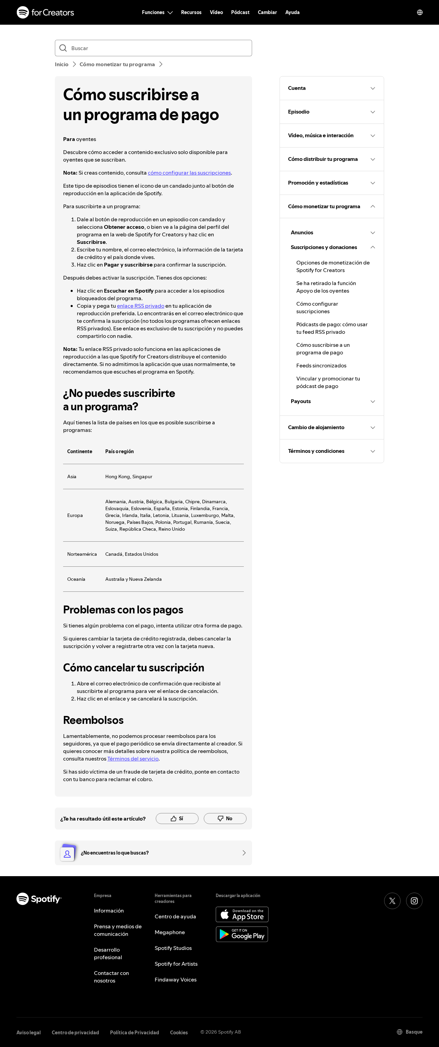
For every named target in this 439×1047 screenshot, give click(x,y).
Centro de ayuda (175, 916)
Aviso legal (28, 1032)
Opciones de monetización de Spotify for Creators (333, 266)
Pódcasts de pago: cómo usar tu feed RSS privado (332, 328)
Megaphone (170, 932)
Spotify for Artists (176, 963)
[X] (392, 901)
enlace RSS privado (140, 305)
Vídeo (216, 12)
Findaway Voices (176, 979)
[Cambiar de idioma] (420, 12)
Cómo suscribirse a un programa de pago (323, 348)
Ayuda (292, 12)
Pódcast (240, 12)
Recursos (191, 12)
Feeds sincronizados (321, 365)
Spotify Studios (173, 948)
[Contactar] (242, 853)
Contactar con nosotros (111, 976)
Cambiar (267, 12)
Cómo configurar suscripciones (317, 307)
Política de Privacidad (134, 1032)
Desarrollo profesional (108, 953)
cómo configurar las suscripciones (189, 172)
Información (109, 910)
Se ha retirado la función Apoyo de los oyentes (326, 286)
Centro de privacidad (75, 1032)
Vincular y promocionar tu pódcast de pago (328, 382)
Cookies (179, 1032)
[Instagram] (414, 901)
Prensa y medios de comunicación (118, 930)
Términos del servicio (132, 758)
